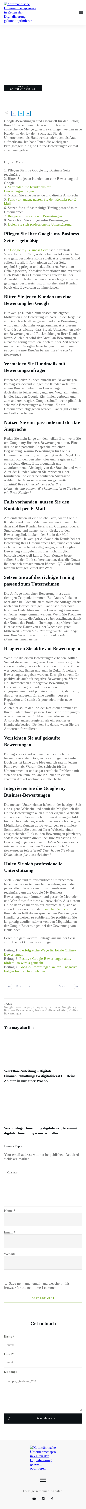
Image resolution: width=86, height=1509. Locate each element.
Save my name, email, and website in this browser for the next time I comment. (37, 1285)
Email (9, 1232)
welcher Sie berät (57, 909)
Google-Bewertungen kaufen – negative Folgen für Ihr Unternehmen (40, 969)
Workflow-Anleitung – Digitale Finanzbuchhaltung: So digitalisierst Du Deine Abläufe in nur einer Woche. (43, 1061)
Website (10, 1254)
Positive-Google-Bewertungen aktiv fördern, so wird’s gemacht (37, 961)
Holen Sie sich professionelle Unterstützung (39, 224)
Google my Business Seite (29, 250)
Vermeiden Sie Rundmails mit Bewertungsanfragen (27, 189)
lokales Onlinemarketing (22, 88)
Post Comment (43, 1298)
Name (9, 1211)
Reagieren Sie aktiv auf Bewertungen (35, 216)
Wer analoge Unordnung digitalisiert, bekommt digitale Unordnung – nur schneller (43, 1116)
